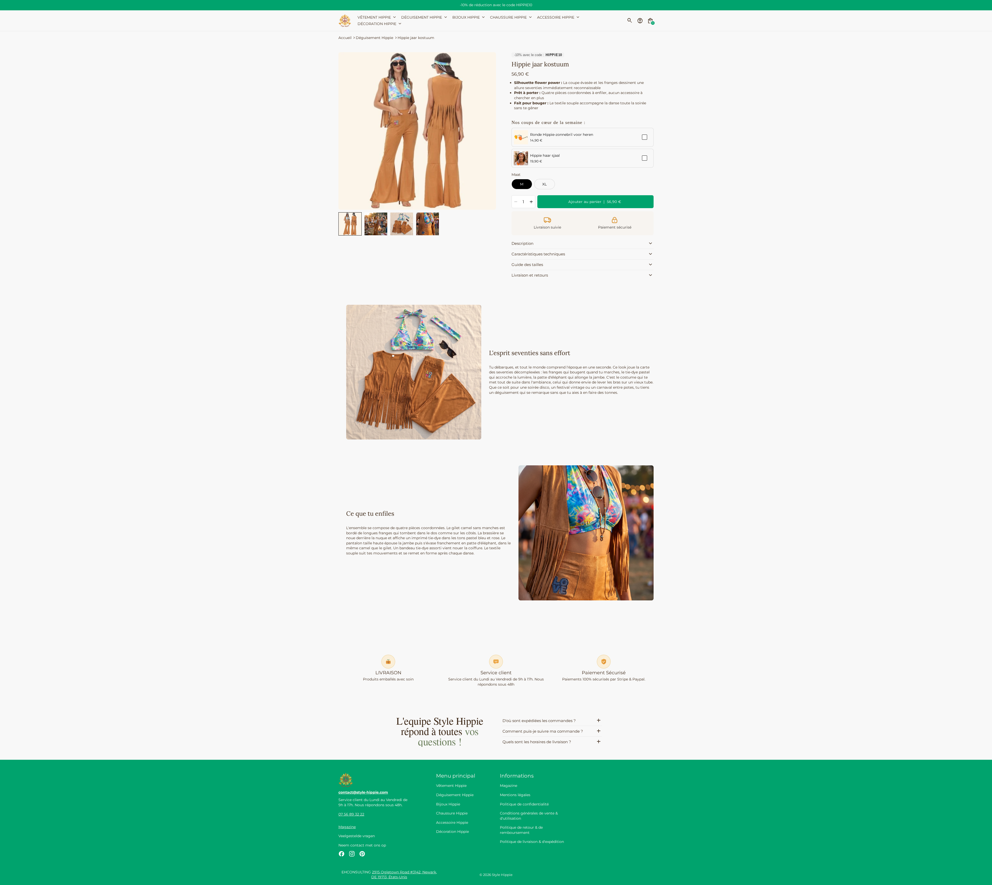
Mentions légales (515, 795)
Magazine (347, 827)
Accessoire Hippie (452, 822)
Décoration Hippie (452, 831)
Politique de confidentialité (524, 804)
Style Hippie (502, 875)
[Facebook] (341, 854)
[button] (350, 224)
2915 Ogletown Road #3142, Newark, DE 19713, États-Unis (404, 875)
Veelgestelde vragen (356, 836)
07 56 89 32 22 (351, 814)
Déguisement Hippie (374, 37)
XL (544, 184)
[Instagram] (352, 854)
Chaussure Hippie (452, 813)
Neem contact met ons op (362, 845)
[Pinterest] (362, 854)
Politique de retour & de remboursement (521, 830)
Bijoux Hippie (448, 804)
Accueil (345, 37)
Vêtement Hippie (451, 785)
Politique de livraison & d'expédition (532, 841)
